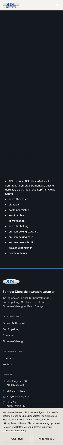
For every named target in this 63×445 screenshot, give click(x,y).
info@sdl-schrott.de (18, 396)
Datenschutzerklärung (14, 430)
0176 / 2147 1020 (15, 390)
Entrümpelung (11, 329)
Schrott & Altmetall (14, 323)
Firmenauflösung (13, 341)
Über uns (8, 358)
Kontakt (7, 364)
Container (8, 335)
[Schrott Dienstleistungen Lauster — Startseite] (11, 5)
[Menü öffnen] (57, 5)
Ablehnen (17, 438)
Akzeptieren (46, 438)
